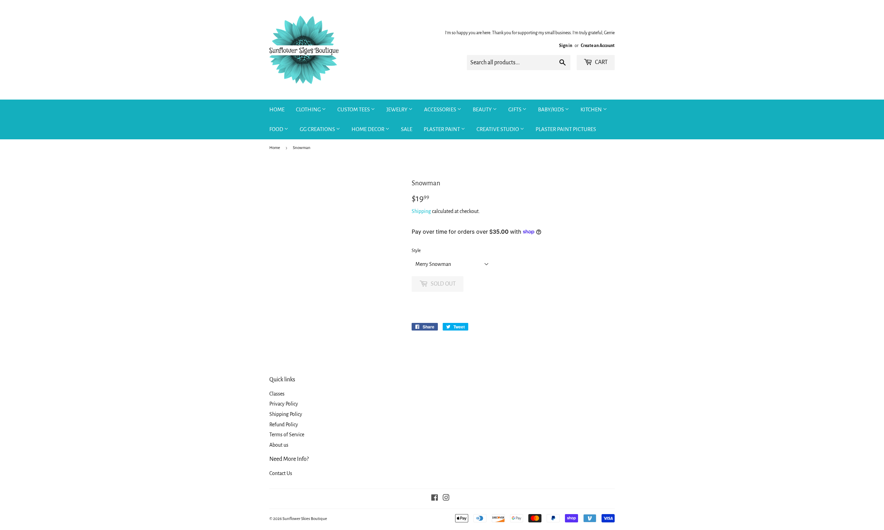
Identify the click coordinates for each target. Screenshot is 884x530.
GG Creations (318, 129)
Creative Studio (498, 129)
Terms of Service (286, 434)
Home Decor (368, 129)
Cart (601, 62)
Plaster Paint (442, 129)
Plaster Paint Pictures (566, 129)
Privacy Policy (283, 404)
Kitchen (591, 109)
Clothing (309, 109)
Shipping (421, 211)
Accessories (440, 109)
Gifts (515, 109)
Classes (277, 394)
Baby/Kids (551, 109)
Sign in (565, 45)
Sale (406, 129)
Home (277, 109)
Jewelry (397, 109)
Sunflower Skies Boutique (304, 519)
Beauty (483, 109)
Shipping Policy (285, 414)
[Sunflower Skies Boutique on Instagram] (446, 498)
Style (416, 250)
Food (276, 129)
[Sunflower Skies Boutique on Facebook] (434, 498)
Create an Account (598, 45)
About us (278, 445)
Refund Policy (283, 424)
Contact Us (280, 473)
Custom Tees (354, 109)
